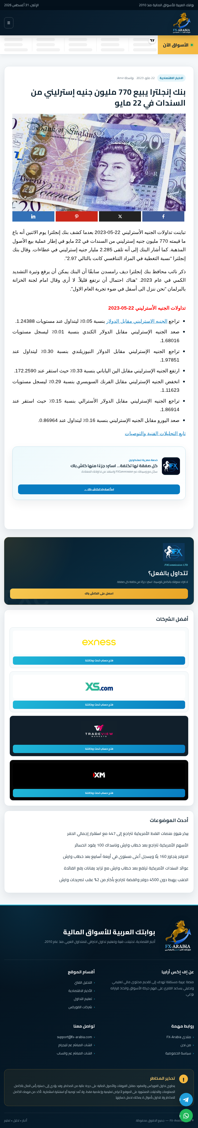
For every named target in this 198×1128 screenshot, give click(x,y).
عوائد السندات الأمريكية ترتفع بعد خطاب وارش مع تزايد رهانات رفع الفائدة (126, 868)
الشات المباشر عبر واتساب (74, 1053)
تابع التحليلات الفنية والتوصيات (155, 433)
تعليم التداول (83, 999)
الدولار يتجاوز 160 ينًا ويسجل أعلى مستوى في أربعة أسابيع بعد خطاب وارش (125, 856)
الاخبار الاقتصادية (171, 78)
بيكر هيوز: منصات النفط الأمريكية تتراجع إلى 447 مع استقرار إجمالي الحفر (127, 833)
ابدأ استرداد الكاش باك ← (99, 489)
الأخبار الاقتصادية (80, 991)
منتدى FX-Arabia (179, 1037)
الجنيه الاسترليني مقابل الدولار (136, 321)
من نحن (185, 1045)
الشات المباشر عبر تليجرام (75, 1045)
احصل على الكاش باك (99, 593)
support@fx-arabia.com (74, 1037)
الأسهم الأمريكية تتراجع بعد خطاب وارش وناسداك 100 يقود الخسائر (131, 845)
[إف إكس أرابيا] (181, 23)
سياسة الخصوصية (178, 1053)
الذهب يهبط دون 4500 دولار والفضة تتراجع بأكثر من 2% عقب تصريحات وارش (123, 879)
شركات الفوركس (80, 1007)
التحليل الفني (83, 982)
